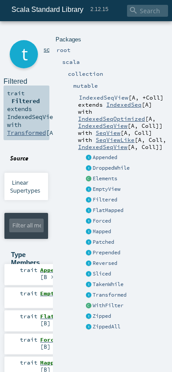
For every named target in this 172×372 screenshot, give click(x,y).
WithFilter (108, 305)
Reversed (105, 263)
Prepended (106, 252)
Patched (103, 242)
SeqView (108, 132)
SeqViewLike (115, 139)
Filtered (105, 200)
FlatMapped (108, 210)
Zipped (102, 316)
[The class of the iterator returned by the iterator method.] (88, 178)
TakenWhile (108, 284)
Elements (105, 178)
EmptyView (106, 189)
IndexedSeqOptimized (111, 118)
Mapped (102, 231)
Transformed (110, 295)
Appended (105, 157)
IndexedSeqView (102, 125)
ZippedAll (106, 327)
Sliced (102, 274)
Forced (102, 221)
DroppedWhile (111, 168)
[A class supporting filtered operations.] (88, 305)
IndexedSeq (124, 104)
